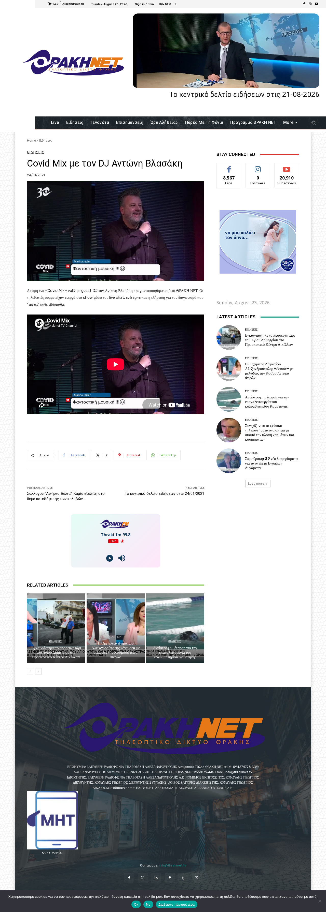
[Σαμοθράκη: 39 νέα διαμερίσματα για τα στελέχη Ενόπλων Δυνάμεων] (228, 460)
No (148, 904)
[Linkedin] (156, 878)
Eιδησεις (45, 140)
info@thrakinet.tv (172, 865)
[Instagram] (310, 4)
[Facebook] (304, 4)
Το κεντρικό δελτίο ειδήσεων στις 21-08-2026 (244, 94)
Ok (136, 904)
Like (229, 167)
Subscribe (287, 167)
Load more (256, 483)
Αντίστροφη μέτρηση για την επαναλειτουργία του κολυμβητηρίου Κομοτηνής (175, 652)
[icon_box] (167, 4)
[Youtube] (316, 4)
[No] (319, 901)
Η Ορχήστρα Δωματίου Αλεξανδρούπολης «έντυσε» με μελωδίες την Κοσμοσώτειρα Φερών (115, 650)
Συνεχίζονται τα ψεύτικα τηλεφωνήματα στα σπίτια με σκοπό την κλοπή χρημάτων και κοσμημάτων (269, 432)
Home (31, 140)
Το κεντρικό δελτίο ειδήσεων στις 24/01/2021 (164, 493)
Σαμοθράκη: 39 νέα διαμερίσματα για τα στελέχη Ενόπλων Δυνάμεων (271, 463)
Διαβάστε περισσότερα (176, 904)
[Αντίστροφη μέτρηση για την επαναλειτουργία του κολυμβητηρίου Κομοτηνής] (175, 628)
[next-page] (38, 671)
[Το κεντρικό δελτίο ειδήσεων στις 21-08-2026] (226, 50)
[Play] (109, 558)
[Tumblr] (183, 878)
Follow (258, 167)
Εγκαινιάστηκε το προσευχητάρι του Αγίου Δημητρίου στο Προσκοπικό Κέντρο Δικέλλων (56, 652)
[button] (313, 123)
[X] (197, 878)
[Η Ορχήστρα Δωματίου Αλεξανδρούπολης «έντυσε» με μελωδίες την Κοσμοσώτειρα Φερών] (116, 628)
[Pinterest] (170, 878)
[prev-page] (30, 671)
